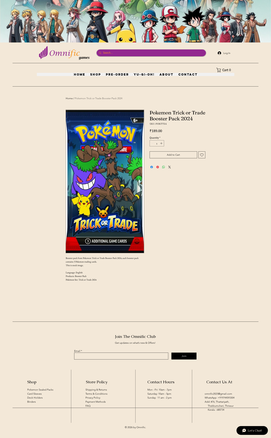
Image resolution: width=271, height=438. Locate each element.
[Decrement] (152, 143)
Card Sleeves (34, 393)
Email (77, 351)
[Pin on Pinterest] (157, 167)
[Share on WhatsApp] (163, 167)
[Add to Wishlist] (201, 154)
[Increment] (161, 143)
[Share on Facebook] (152, 167)
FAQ (87, 405)
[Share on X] (169, 167)
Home (69, 98)
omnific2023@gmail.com (218, 393)
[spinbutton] (156, 143)
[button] (224, 70)
